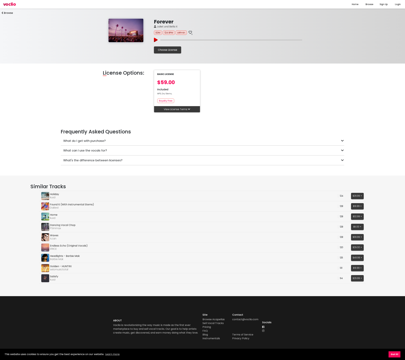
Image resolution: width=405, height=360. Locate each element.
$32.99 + (357, 216)
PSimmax (55, 228)
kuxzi (53, 197)
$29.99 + (357, 195)
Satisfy (54, 276)
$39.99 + (357, 237)
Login (398, 4)
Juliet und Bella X (167, 26)
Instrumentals (211, 338)
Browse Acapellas (213, 319)
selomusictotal (59, 269)
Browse (369, 4)
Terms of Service (242, 334)
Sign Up (384, 4)
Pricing (206, 327)
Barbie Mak (56, 259)
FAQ (205, 331)
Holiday (54, 194)
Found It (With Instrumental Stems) (72, 204)
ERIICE (53, 249)
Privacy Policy (240, 338)
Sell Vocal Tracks (213, 323)
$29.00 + (357, 247)
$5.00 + (357, 226)
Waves (54, 235)
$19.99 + (357, 206)
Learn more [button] (112, 354)
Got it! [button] (394, 354)
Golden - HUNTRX (61, 266)
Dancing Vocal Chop (62, 225)
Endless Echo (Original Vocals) (69, 246)
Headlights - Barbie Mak (65, 256)
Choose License (167, 50)
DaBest (54, 207)
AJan (53, 238)
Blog (205, 334)
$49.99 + (357, 257)
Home (355, 4)
